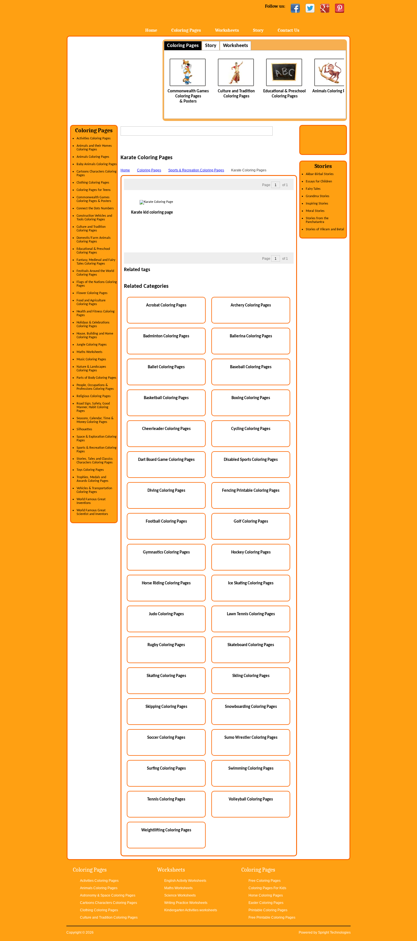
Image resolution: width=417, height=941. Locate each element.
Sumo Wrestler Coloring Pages (250, 738)
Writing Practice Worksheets (185, 903)
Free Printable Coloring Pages (271, 917)
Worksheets (227, 30)
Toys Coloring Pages (90, 470)
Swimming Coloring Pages (250, 769)
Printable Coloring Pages (267, 910)
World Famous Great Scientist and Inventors (92, 512)
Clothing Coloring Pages (93, 182)
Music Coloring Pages (91, 359)
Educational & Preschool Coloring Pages (93, 250)
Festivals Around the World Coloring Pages (95, 272)
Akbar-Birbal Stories (320, 174)
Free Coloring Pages (264, 881)
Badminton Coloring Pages (166, 336)
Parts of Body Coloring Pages (96, 378)
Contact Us (288, 30)
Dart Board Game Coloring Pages (166, 460)
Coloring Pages (186, 30)
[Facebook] (295, 8)
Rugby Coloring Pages (166, 645)
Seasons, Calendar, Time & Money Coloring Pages (95, 420)
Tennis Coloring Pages (166, 799)
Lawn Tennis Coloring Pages (251, 614)
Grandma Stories (317, 196)
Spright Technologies (334, 932)
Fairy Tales (313, 189)
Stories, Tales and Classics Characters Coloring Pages (95, 460)
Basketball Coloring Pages (166, 398)
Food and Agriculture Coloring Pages (91, 302)
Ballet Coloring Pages (166, 367)
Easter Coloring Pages (265, 903)
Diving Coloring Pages (166, 491)
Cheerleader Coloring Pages (166, 429)
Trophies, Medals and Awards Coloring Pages (92, 479)
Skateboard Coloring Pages (251, 645)
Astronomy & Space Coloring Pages (107, 895)
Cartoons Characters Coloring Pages (108, 903)
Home (111, 16)
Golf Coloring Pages (251, 522)
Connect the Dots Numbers (95, 208)
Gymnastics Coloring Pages (166, 552)
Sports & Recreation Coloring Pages (196, 170)
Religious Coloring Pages (94, 396)
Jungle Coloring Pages (92, 344)
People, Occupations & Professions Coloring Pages (95, 387)
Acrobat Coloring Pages (166, 305)
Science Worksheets (180, 895)
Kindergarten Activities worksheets (190, 910)
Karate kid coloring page (152, 212)
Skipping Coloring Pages (166, 707)
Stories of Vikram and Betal (325, 229)
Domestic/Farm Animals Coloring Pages (94, 239)
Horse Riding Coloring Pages (166, 583)
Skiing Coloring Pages (250, 676)
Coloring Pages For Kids (267, 888)
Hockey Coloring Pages (251, 552)
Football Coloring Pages (166, 522)
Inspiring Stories (317, 203)
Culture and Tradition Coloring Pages (91, 228)
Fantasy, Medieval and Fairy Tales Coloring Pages (96, 261)
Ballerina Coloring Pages (251, 336)
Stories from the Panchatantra (317, 220)
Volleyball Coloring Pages (251, 799)
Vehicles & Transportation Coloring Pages (94, 490)
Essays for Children (319, 181)
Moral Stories (315, 211)
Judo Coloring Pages (166, 614)
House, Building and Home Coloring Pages (95, 335)
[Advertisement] (117, 79)
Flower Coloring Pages (92, 293)
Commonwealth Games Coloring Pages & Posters (188, 96)
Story (258, 30)
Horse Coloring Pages (265, 895)
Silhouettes (84, 429)
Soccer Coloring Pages (166, 738)
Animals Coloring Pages (332, 91)
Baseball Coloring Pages (250, 367)
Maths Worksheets (89, 352)
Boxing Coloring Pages (250, 398)
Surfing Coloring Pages (166, 769)
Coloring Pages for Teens (94, 190)
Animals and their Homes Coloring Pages (94, 147)
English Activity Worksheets (185, 881)
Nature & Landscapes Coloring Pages (91, 368)
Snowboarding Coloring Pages (251, 707)
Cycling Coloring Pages (250, 429)
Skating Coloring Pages (166, 676)
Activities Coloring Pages (94, 138)
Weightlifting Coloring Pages (166, 830)
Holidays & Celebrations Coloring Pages (93, 324)
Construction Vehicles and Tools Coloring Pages (94, 217)
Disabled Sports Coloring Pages (251, 460)
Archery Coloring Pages (251, 305)
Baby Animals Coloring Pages (97, 164)
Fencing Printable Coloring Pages (250, 491)
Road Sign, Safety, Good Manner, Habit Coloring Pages (93, 407)
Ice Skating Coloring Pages (250, 583)
